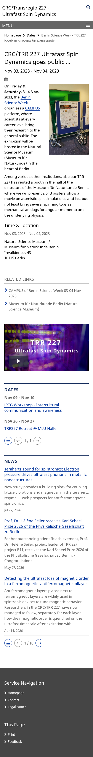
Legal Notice (17, 707)
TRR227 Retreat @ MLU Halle (30, 428)
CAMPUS (32, 108)
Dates (31, 35)
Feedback (15, 741)
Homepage (12, 35)
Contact (13, 700)
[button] (8, 440)
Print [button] (11, 734)
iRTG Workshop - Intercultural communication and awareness (33, 407)
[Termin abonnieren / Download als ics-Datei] (46, 79)
